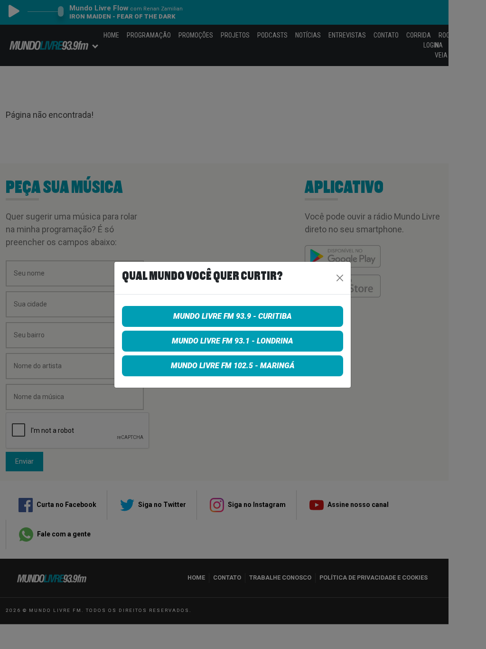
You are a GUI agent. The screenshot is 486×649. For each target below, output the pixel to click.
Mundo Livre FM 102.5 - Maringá (233, 365)
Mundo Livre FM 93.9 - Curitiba (232, 316)
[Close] (340, 278)
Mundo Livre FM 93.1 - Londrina (232, 340)
